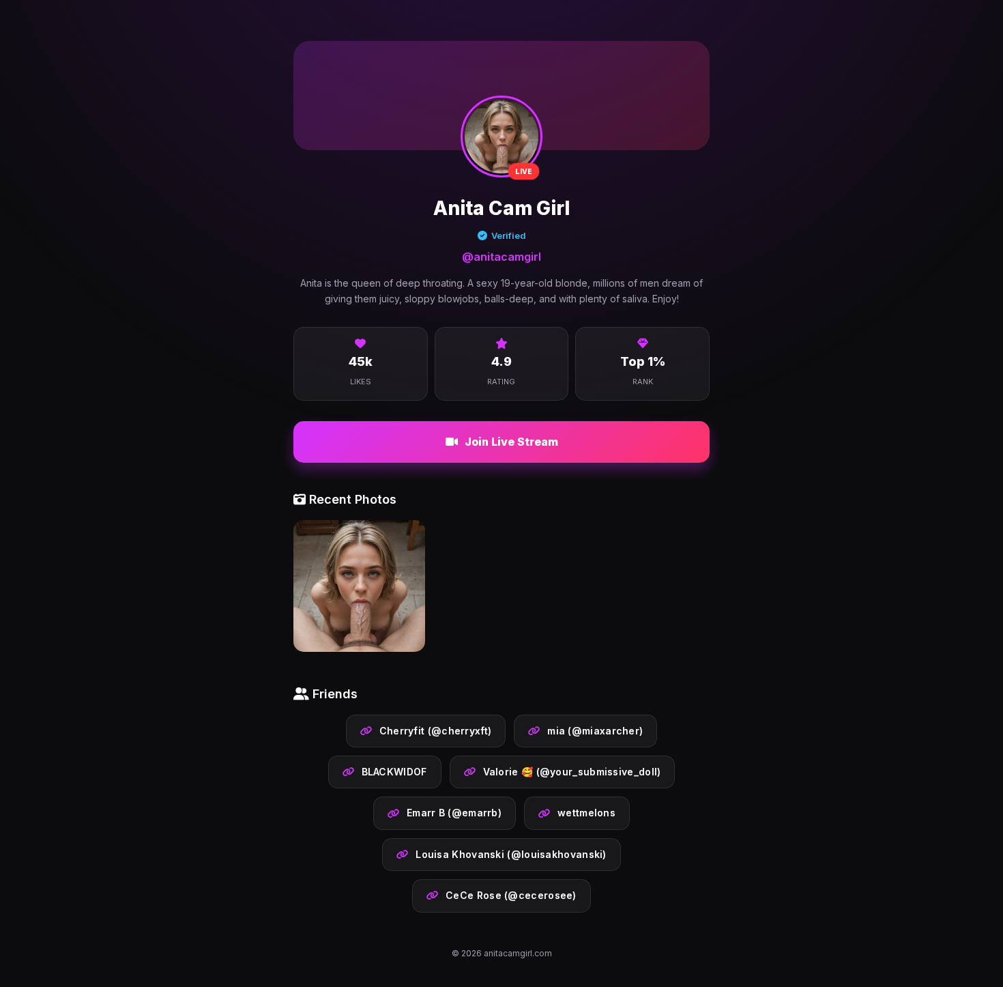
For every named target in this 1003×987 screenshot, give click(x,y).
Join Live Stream (511, 441)
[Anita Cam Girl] (359, 588)
